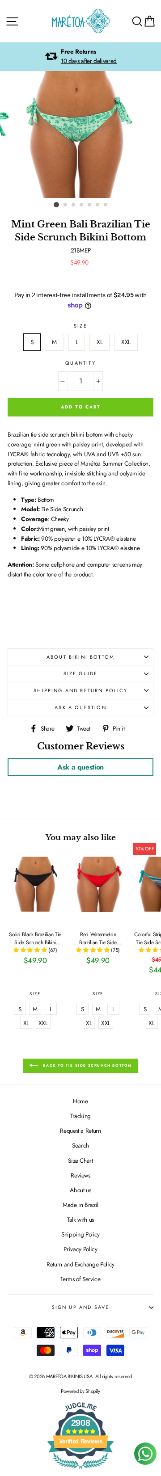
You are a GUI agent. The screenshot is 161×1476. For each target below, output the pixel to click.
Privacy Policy (80, 1249)
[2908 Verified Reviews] (80, 1470)
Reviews (80, 1175)
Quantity (80, 362)
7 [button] (106, 205)
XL (99, 341)
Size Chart (80, 1160)
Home (80, 1101)
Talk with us (80, 1219)
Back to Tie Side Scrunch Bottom (87, 1065)
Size (80, 325)
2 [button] (66, 205)
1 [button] (56, 204)
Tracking (80, 1115)
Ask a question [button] (80, 767)
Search (80, 1145)
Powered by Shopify (80, 1391)
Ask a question (80, 707)
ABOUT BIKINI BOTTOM (80, 656)
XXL (126, 341)
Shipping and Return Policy (80, 690)
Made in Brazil (80, 1204)
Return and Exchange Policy (80, 1264)
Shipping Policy (80, 1234)
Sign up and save (81, 1307)
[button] (30, 950)
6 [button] (98, 205)
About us (80, 1190)
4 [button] (82, 205)
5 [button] (90, 205)
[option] (80, 57)
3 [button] (74, 205)
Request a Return (80, 1130)
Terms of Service (80, 1278)
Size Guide (81, 673)
